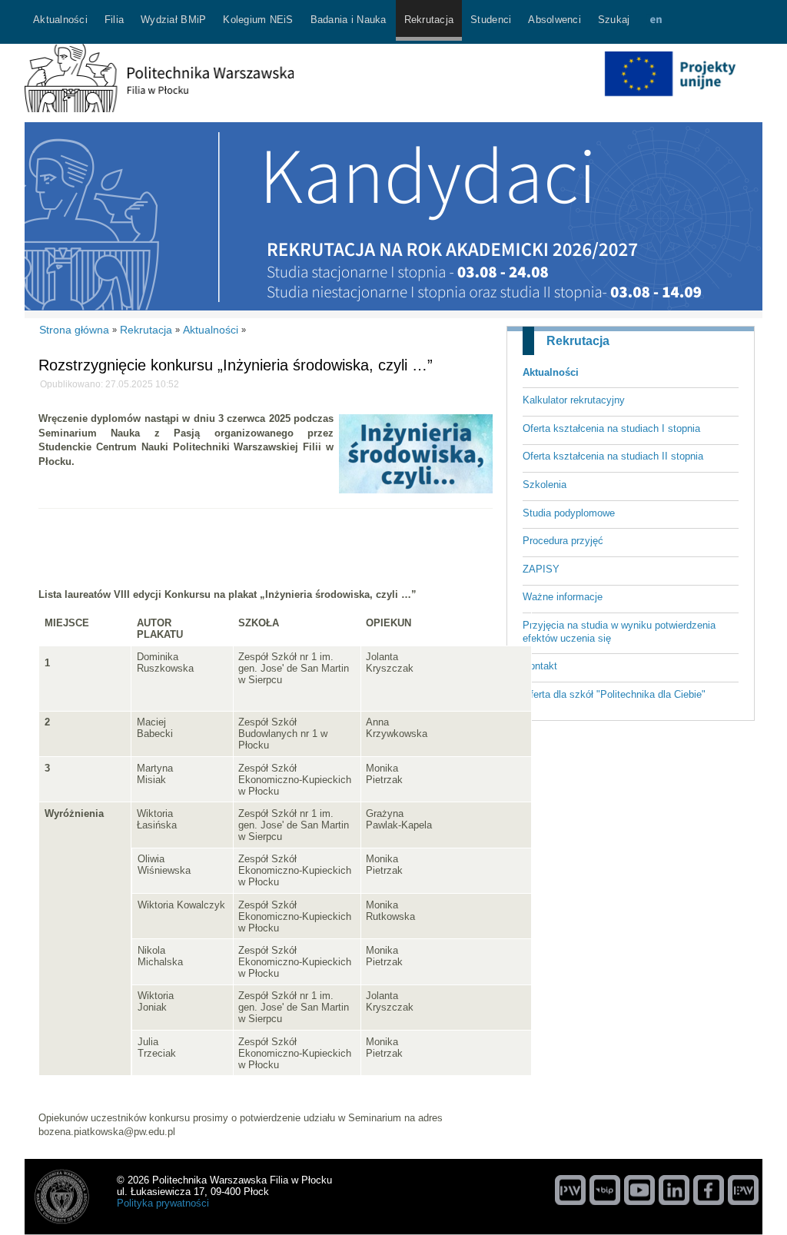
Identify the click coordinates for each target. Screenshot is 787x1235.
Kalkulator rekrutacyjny (574, 400)
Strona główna (74, 330)
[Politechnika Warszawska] (570, 1189)
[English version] (655, 22)
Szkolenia (544, 484)
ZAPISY (541, 569)
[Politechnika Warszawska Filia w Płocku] (159, 109)
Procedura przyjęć (563, 540)
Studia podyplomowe (569, 513)
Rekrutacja (577, 340)
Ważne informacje (563, 597)
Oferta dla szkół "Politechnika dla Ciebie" (614, 694)
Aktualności (551, 372)
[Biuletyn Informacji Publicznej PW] (604, 1189)
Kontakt (540, 666)
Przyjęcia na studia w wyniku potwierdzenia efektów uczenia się (619, 631)
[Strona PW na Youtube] (639, 1189)
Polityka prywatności (163, 1203)
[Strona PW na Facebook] (708, 1189)
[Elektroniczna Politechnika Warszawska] (743, 1189)
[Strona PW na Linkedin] (674, 1189)
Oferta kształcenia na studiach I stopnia (611, 428)
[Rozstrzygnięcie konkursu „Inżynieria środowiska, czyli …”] (416, 490)
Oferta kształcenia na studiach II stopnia (613, 456)
